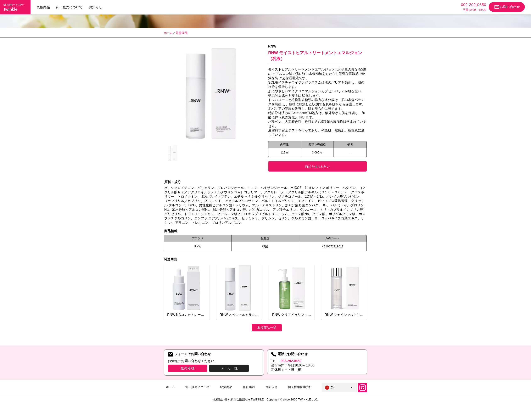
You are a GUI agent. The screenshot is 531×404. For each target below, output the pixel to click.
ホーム (168, 32)
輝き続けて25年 (13, 4)
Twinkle (10, 9)
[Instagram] (362, 387)
